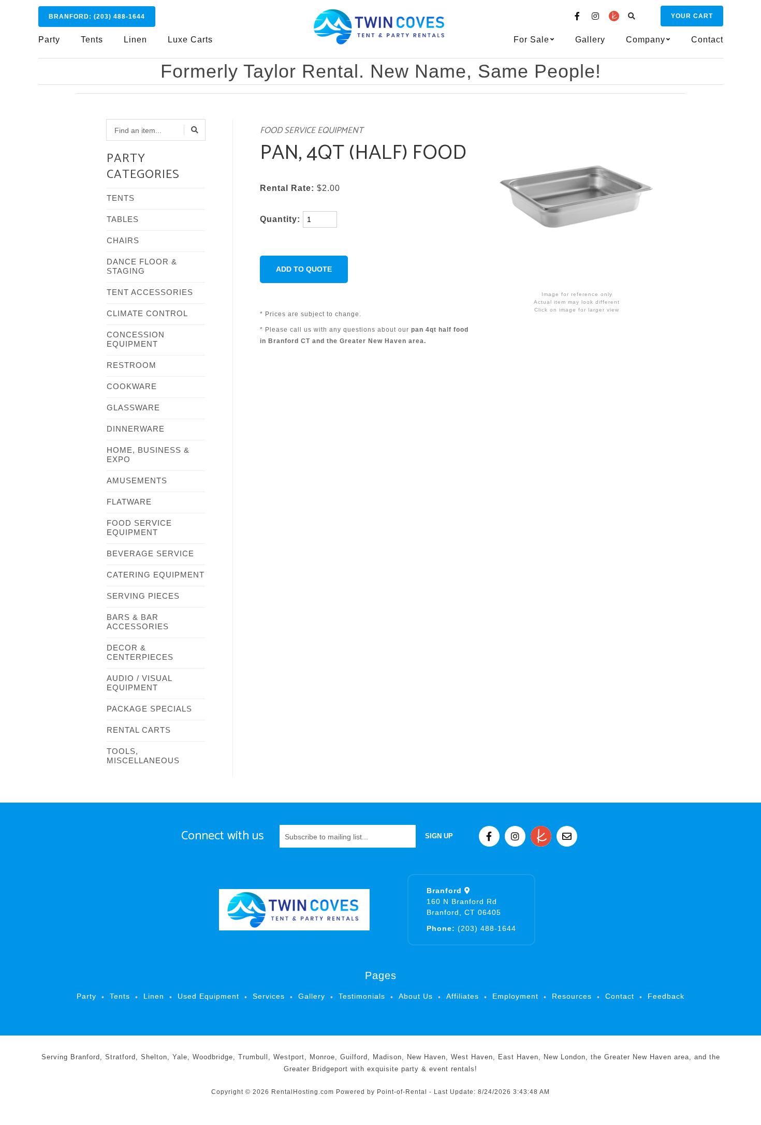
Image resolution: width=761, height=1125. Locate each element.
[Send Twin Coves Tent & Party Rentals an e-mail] (567, 836)
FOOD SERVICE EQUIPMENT (139, 528)
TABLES (123, 219)
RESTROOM (131, 365)
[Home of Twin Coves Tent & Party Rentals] (294, 909)
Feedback (666, 996)
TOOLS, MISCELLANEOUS (143, 756)
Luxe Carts (190, 39)
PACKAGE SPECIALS (149, 708)
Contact (707, 39)
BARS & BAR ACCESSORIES (138, 622)
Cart (692, 16)
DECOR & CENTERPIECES (140, 652)
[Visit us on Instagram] (596, 16)
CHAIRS (123, 240)
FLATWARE (129, 501)
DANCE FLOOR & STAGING (142, 266)
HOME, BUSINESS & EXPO (148, 455)
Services (269, 996)
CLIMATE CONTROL (147, 313)
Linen (135, 39)
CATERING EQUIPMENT (155, 574)
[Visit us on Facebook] (578, 16)
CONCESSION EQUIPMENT (136, 339)
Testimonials (362, 996)
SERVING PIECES (143, 595)
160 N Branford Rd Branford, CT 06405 (464, 901)
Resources (572, 996)
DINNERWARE (136, 428)
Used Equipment (208, 996)
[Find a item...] (194, 130)
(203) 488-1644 (471, 928)
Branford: (97, 16)
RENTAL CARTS (139, 730)
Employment (515, 996)
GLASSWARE (133, 407)
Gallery (590, 39)
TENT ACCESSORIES (150, 292)
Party (49, 39)
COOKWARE (132, 386)
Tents (92, 39)
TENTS (121, 198)
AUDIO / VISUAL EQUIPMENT (139, 683)
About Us (416, 996)
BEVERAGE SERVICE (150, 553)
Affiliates (462, 996)
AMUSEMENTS (137, 480)
